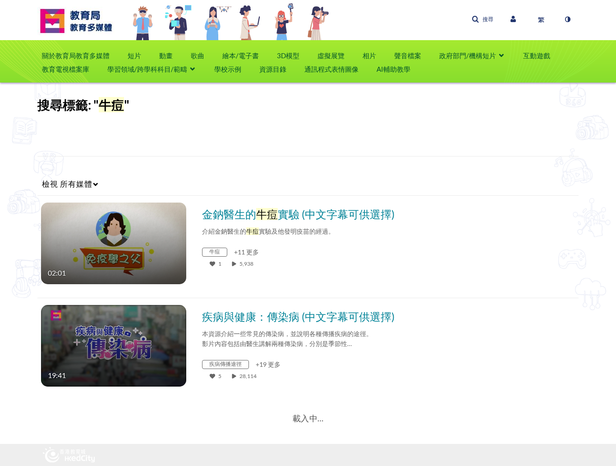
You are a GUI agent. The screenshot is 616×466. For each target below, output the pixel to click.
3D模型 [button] (288, 55)
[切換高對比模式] (567, 19)
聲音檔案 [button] (407, 55)
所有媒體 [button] (67, 184)
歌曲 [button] (197, 55)
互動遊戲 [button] (536, 55)
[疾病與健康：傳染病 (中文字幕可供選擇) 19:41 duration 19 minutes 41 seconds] (113, 345)
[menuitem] (80, 55)
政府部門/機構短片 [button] (467, 55)
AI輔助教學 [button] (393, 69)
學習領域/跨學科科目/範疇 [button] (147, 69)
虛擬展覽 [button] (331, 55)
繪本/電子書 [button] (240, 55)
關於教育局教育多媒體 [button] (76, 55)
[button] (482, 19)
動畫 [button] (166, 55)
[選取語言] (541, 19)
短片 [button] (134, 55)
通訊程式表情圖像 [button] (331, 69)
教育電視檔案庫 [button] (65, 69)
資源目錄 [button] (272, 69)
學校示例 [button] (227, 69)
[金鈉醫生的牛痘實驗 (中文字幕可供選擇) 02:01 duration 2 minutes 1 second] (113, 242)
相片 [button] (369, 55)
